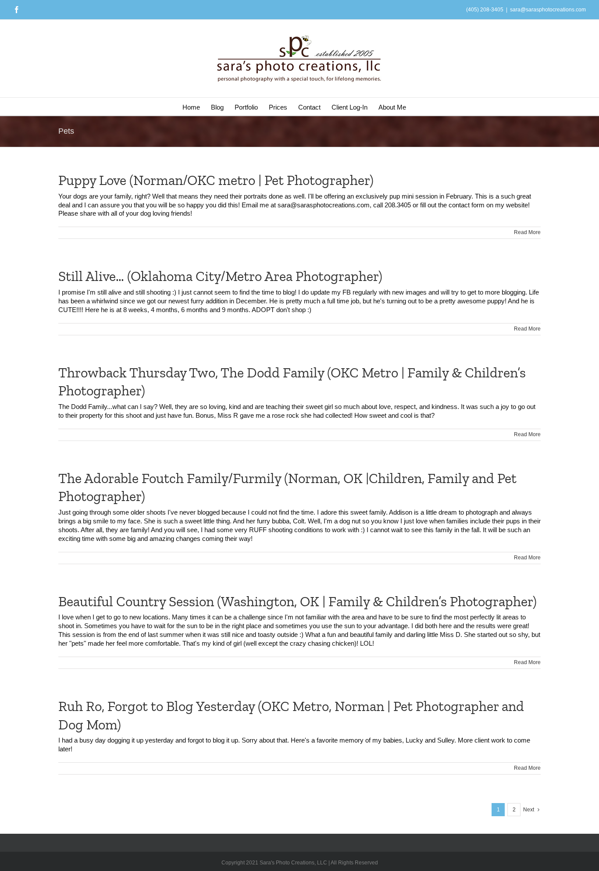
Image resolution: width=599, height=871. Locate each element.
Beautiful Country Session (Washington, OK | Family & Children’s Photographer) (297, 601)
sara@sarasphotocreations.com (548, 10)
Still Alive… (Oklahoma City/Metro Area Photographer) (220, 276)
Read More (527, 232)
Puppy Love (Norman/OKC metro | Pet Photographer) (216, 180)
